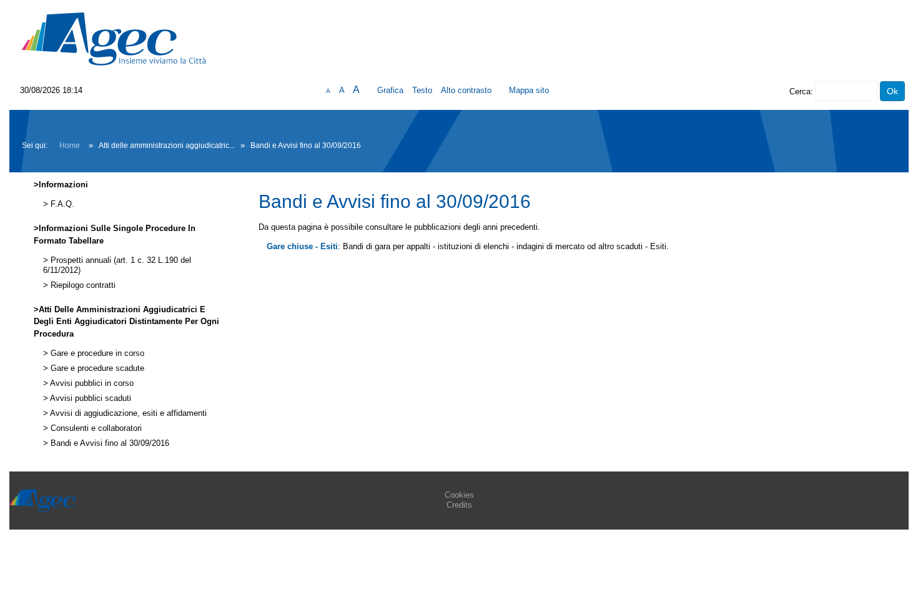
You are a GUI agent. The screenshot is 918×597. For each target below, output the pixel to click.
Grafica (390, 90)
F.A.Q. (61, 204)
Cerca (800, 91)
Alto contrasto (466, 90)
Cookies (459, 495)
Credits (459, 505)
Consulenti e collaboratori (95, 428)
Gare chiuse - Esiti (302, 246)
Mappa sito (529, 90)
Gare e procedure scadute (96, 368)
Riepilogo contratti (82, 285)
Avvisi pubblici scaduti (89, 398)
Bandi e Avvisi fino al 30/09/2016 (108, 443)
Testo (422, 90)
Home (69, 145)
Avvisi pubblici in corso (91, 383)
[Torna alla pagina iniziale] (113, 38)
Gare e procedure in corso (96, 353)
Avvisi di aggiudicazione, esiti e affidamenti (127, 413)
